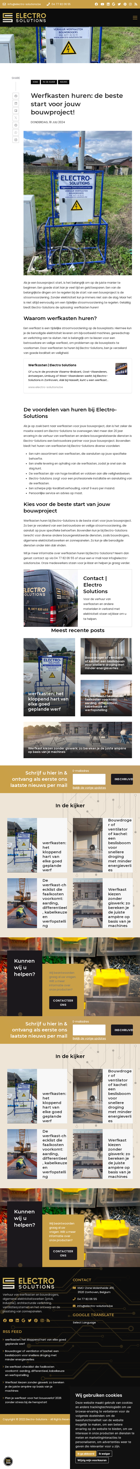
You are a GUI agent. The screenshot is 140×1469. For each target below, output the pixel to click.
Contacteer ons (63, 1003)
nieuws (63, 82)
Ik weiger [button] (104, 1453)
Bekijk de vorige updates (89, 788)
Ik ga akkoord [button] (85, 1453)
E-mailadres (81, 771)
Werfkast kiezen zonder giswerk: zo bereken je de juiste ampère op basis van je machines (34, 1386)
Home (35, 82)
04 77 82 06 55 (87, 1299)
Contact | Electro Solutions (95, 585)
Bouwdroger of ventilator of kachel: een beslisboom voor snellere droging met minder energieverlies (32, 1355)
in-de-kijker (49, 82)
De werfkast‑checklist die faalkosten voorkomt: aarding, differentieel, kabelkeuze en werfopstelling (35, 1371)
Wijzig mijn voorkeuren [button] (92, 1460)
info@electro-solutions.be (95, 1306)
